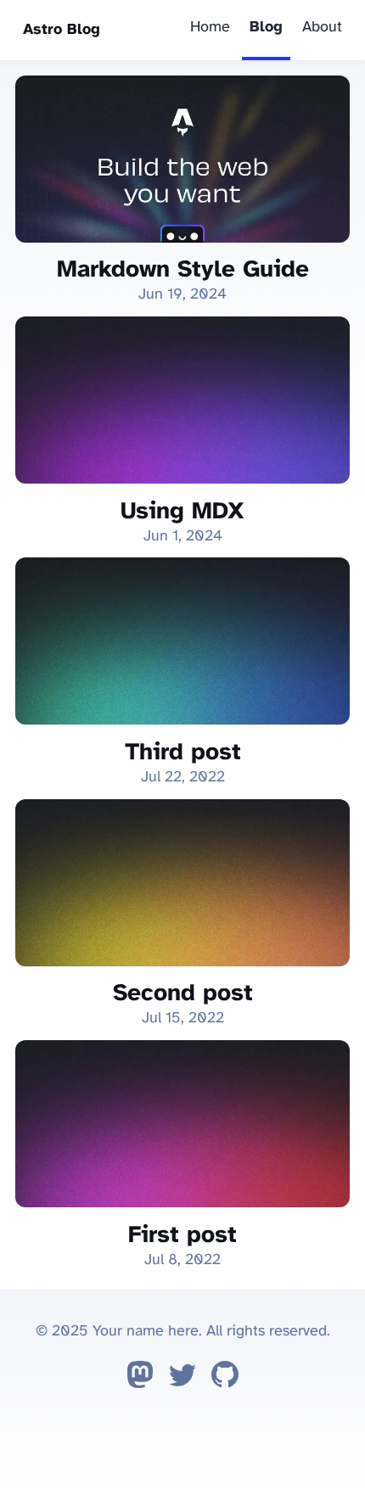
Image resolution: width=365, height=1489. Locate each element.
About (322, 28)
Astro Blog (61, 30)
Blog (266, 28)
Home (210, 28)
